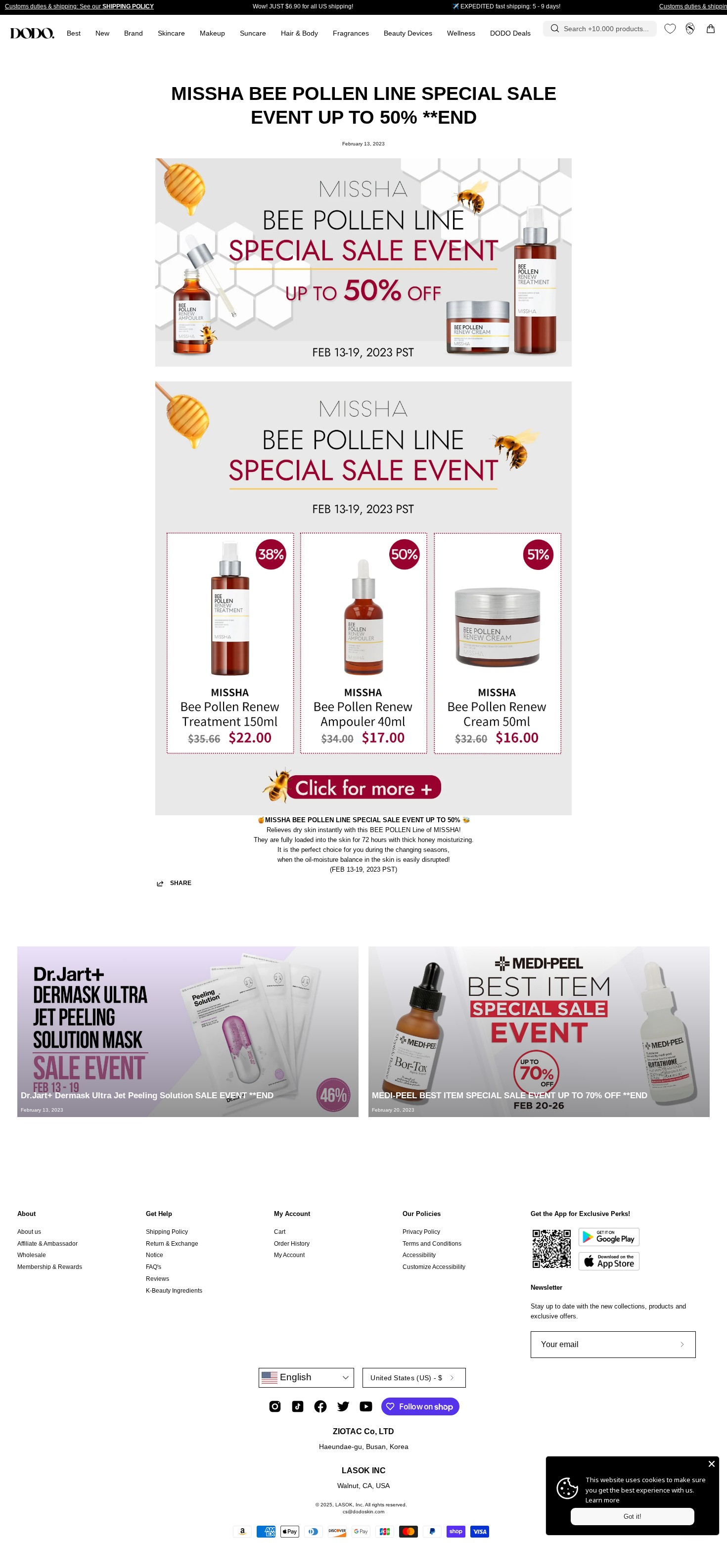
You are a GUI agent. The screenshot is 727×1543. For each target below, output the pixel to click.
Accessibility (419, 1255)
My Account (292, 1213)
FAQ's (153, 1267)
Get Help (159, 1213)
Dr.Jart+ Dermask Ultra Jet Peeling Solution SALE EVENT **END (147, 1095)
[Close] (712, 1464)
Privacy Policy (421, 1232)
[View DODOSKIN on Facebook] (320, 1406)
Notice (154, 1255)
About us (29, 1232)
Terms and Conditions (432, 1244)
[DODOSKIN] (32, 33)
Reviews (157, 1279)
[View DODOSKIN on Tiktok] (297, 1406)
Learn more (603, 1500)
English (294, 1377)
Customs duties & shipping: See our (79, 6)
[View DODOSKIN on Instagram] (275, 1406)
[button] (350, 33)
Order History (292, 1244)
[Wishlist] (670, 28)
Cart (279, 1232)
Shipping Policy (167, 1232)
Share (180, 883)
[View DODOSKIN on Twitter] (343, 1406)
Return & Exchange (172, 1244)
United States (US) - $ (406, 1378)
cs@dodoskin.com (363, 1511)
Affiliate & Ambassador (47, 1244)
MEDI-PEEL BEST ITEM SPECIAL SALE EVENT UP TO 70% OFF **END (509, 1095)
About (26, 1213)
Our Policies (422, 1213)
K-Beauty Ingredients (174, 1290)
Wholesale (31, 1255)
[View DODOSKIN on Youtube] (366, 1406)
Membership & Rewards (49, 1267)
